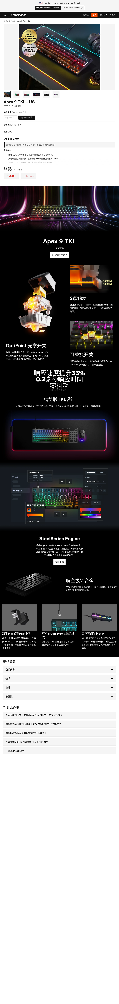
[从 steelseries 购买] (28, 176)
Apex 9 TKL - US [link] (23, 21)
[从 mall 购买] (11, 176)
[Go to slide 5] (46, 94)
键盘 (13, 21)
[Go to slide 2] (16, 94)
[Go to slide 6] (56, 94)
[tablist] (86, 15)
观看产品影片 (61, 255)
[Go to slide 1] (7, 94)
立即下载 (60, 563)
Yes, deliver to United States (47, 8)
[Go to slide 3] (26, 94)
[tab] (86, 15)
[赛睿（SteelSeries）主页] (18, 15)
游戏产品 (7, 21)
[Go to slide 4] (36, 94)
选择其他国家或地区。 (48, 145)
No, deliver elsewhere (72, 8)
